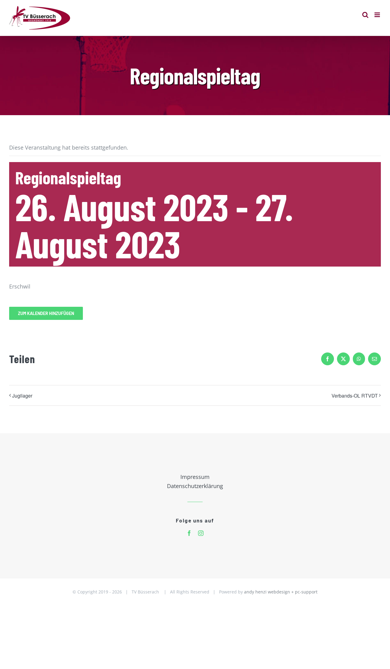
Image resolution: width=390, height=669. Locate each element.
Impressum (195, 476)
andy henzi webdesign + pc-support (280, 592)
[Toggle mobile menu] (377, 15)
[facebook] (189, 533)
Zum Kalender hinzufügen (46, 313)
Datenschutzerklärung (195, 486)
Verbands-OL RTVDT (355, 395)
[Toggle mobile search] (365, 15)
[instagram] (201, 533)
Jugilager (22, 395)
